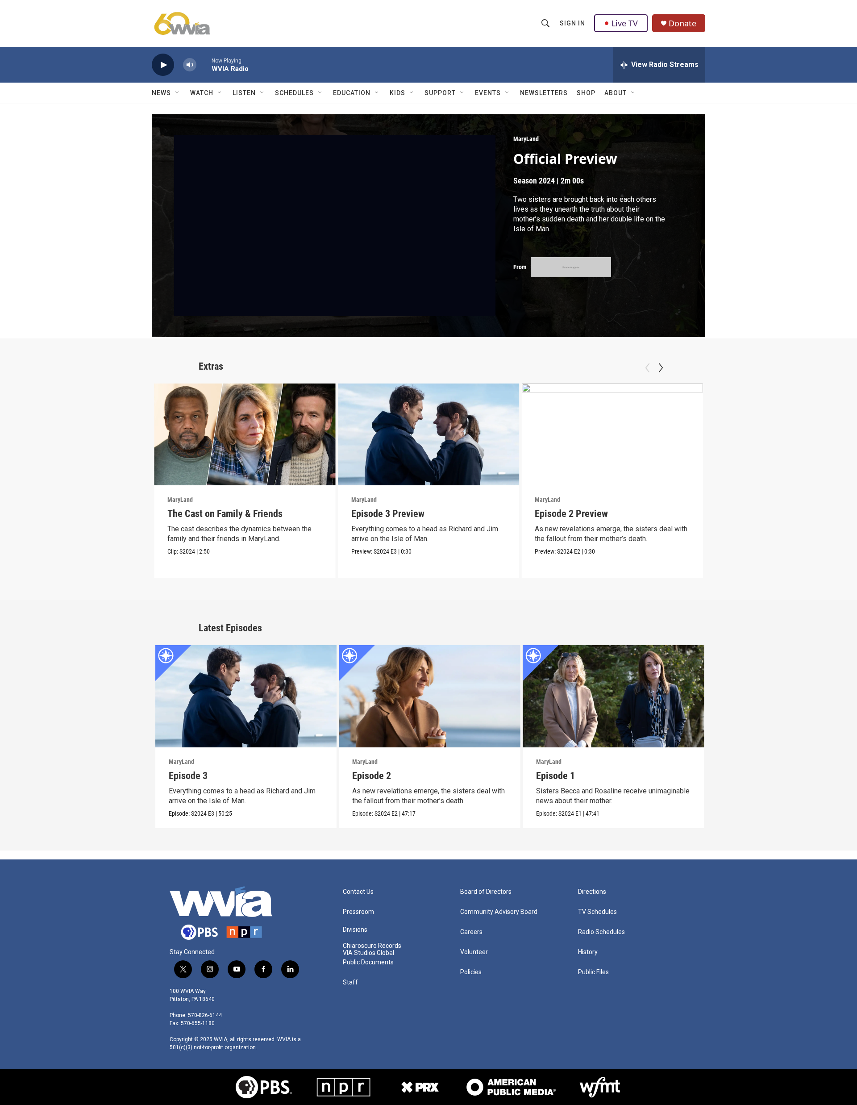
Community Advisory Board (498, 912)
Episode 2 (371, 775)
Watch (201, 92)
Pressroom (358, 912)
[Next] (660, 368)
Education (351, 92)
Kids (397, 92)
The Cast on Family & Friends (225, 513)
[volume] (189, 65)
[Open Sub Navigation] (177, 92)
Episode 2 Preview (571, 513)
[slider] (204, 64)
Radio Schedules (601, 932)
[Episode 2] (429, 696)
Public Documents (368, 962)
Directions (592, 891)
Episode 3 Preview (387, 513)
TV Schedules (597, 912)
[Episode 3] (246, 696)
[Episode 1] (613, 696)
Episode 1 (555, 775)
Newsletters (544, 92)
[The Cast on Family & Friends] (245, 434)
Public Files (593, 972)
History (588, 952)
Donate (682, 23)
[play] (163, 65)
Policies (471, 972)
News (161, 92)
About (615, 92)
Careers (471, 932)
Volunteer (474, 952)
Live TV (625, 23)
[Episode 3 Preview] (429, 434)
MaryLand (526, 138)
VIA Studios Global (368, 953)
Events (488, 92)
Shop (586, 92)
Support (440, 92)
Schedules (294, 92)
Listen (244, 92)
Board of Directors (486, 891)
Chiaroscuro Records (372, 945)
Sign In (572, 23)
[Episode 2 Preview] (612, 434)
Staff (350, 982)
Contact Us (358, 891)
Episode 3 (188, 775)
